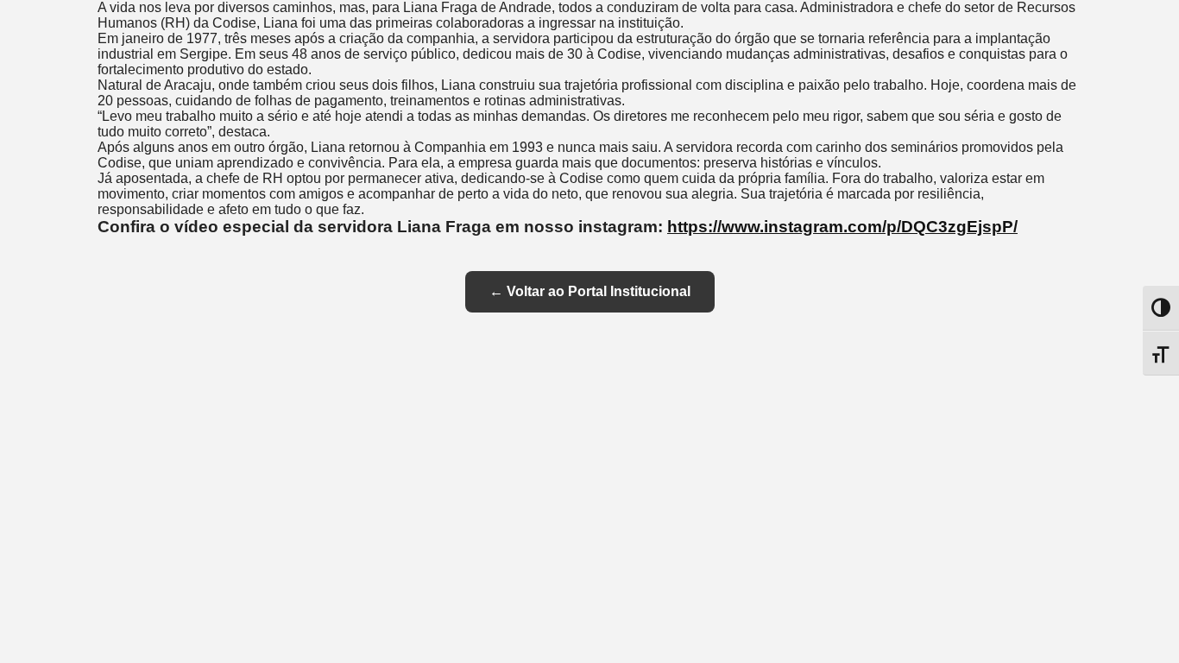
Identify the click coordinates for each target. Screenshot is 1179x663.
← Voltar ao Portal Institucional (589, 291)
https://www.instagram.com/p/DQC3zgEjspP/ (842, 227)
